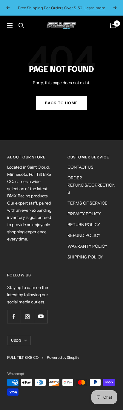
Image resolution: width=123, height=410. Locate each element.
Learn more (94, 7)
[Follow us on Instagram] (27, 316)
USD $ (16, 340)
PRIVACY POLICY (84, 214)
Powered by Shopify (63, 357)
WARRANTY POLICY (87, 246)
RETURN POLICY (83, 224)
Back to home (61, 103)
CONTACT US (80, 167)
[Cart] (113, 25)
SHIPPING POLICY (85, 257)
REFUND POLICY (83, 235)
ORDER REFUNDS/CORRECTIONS (91, 185)
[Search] (21, 25)
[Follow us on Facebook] (14, 316)
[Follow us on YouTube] (40, 316)
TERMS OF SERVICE (87, 203)
